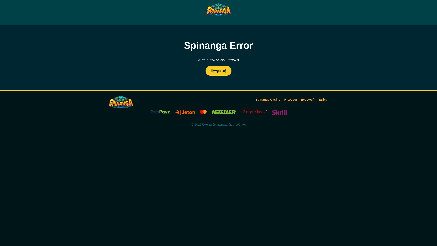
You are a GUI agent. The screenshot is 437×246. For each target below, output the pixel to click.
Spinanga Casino (268, 99)
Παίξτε (322, 99)
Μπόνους (291, 99)
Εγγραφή (218, 71)
